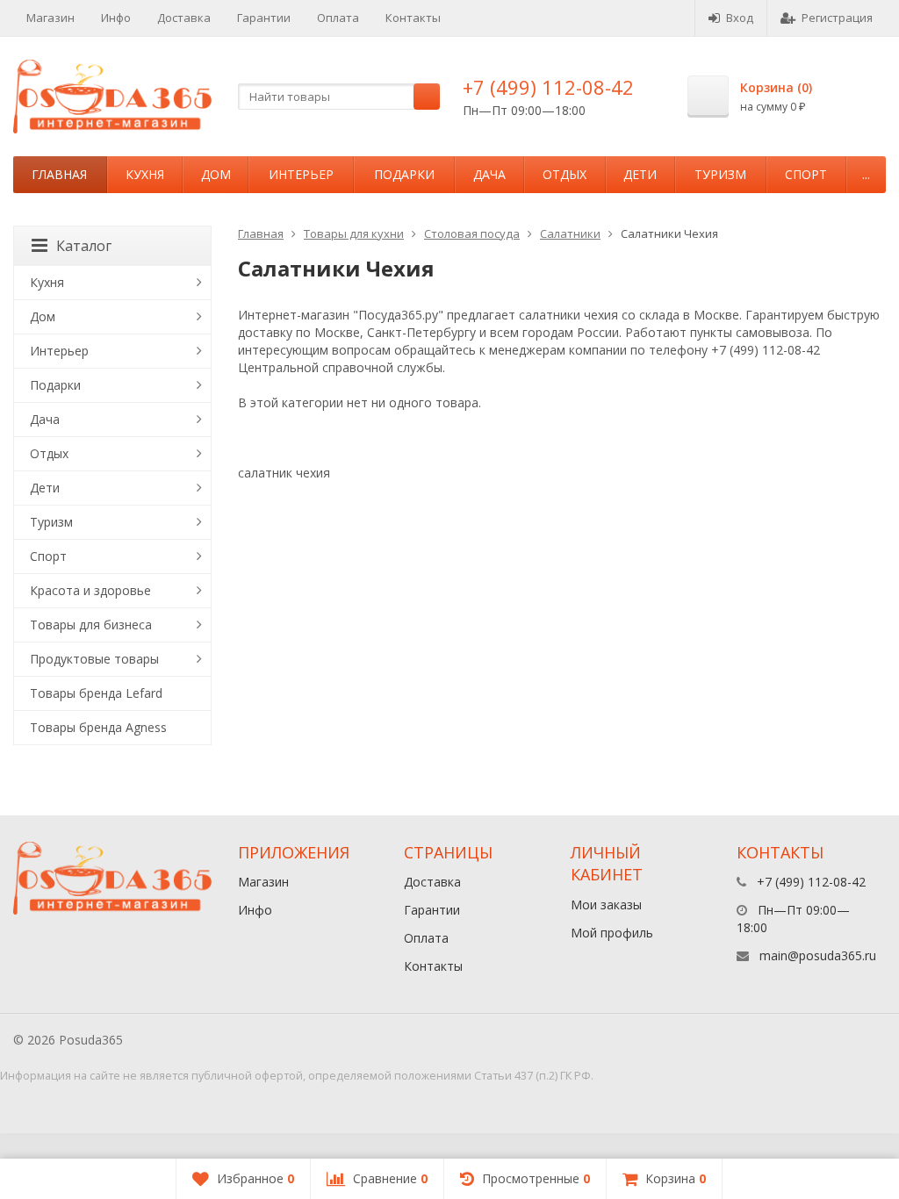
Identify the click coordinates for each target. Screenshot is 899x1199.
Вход (739, 17)
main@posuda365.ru (817, 955)
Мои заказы (606, 904)
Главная (59, 174)
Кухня (145, 174)
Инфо (116, 17)
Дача (489, 174)
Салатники (570, 233)
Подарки (404, 174)
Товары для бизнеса (91, 624)
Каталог (83, 245)
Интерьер (301, 174)
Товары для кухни (354, 233)
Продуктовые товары (94, 658)
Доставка (184, 17)
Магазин (50, 17)
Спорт (806, 174)
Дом (216, 174)
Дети (640, 174)
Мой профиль (612, 932)
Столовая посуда (472, 233)
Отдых (564, 174)
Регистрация (837, 17)
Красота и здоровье (90, 590)
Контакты (413, 17)
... (866, 174)
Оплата (338, 17)
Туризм (720, 174)
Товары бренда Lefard (96, 693)
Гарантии (264, 17)
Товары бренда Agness (98, 727)
